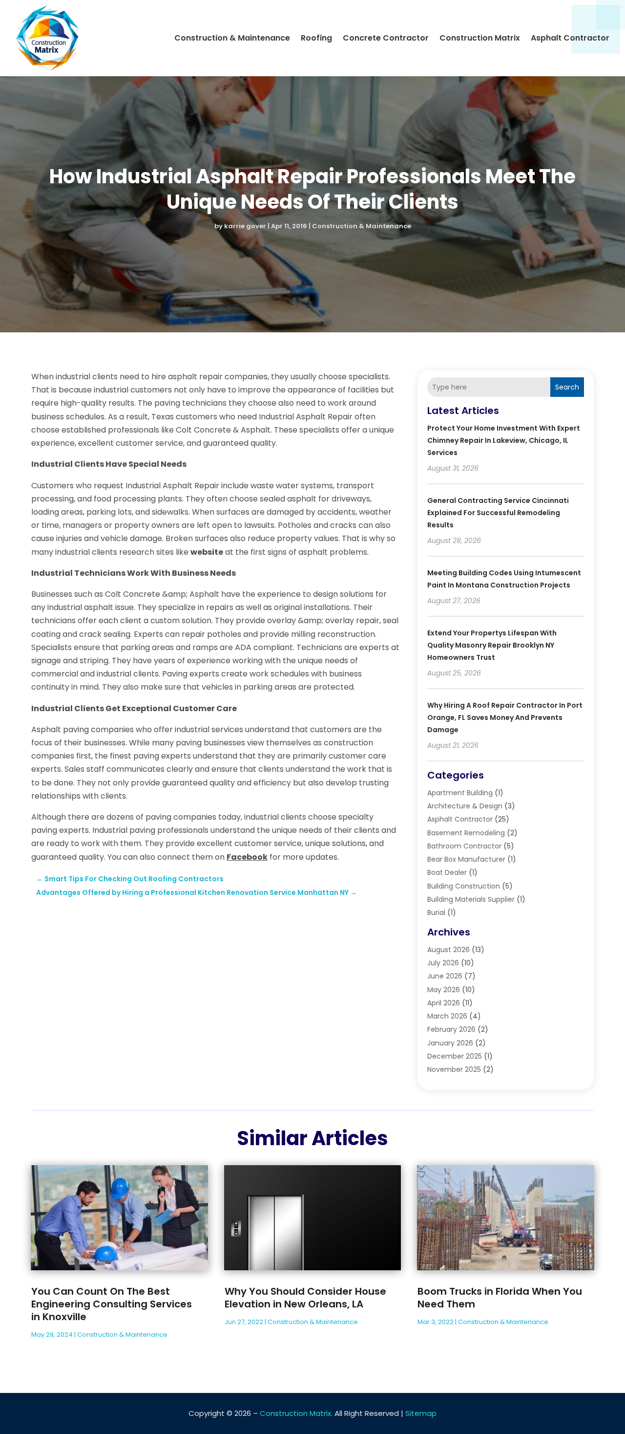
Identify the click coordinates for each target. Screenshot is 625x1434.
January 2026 (450, 1043)
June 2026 (444, 976)
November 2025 (454, 1069)
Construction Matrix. (296, 1413)
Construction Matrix (479, 37)
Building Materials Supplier (471, 899)
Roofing (316, 37)
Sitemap (421, 1413)
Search (567, 387)
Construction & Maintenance (232, 37)
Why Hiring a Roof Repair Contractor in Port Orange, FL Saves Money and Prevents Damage (505, 717)
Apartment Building (460, 793)
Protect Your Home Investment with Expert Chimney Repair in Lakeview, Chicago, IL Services (503, 440)
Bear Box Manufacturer (466, 859)
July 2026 (443, 963)
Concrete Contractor (386, 37)
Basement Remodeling (466, 833)
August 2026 (448, 950)
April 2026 (443, 1003)
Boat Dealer (447, 872)
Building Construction (463, 886)
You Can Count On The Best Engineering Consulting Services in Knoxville (111, 1304)
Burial (436, 912)
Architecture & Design (464, 806)
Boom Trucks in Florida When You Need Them (499, 1297)
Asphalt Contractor (570, 37)
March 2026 (447, 1016)
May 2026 (443, 990)
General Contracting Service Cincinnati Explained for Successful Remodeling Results (498, 513)
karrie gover (245, 226)
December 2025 (454, 1056)
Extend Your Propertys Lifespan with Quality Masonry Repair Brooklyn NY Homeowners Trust (492, 645)
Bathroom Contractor (464, 846)
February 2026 (451, 1029)
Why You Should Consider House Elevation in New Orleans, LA (305, 1297)
